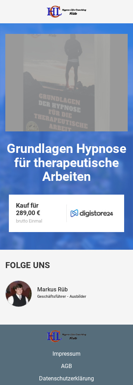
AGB (66, 366)
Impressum (66, 353)
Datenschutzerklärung (66, 378)
